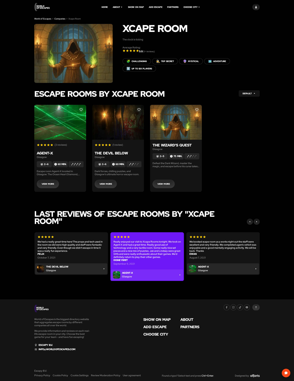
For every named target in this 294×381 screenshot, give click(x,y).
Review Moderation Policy (105, 375)
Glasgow (42, 157)
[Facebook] (227, 307)
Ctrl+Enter (207, 375)
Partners (173, 7)
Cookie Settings (80, 375)
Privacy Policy (42, 375)
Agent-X (45, 153)
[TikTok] (240, 307)
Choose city (190, 7)
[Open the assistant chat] (286, 373)
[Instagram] (233, 307)
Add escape (155, 7)
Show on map (136, 7)
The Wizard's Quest (172, 145)
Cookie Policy (60, 375)
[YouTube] (247, 307)
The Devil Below (111, 153)
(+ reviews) (149, 51)
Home (105, 7)
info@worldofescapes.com (57, 349)
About (116, 7)
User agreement (132, 375)
